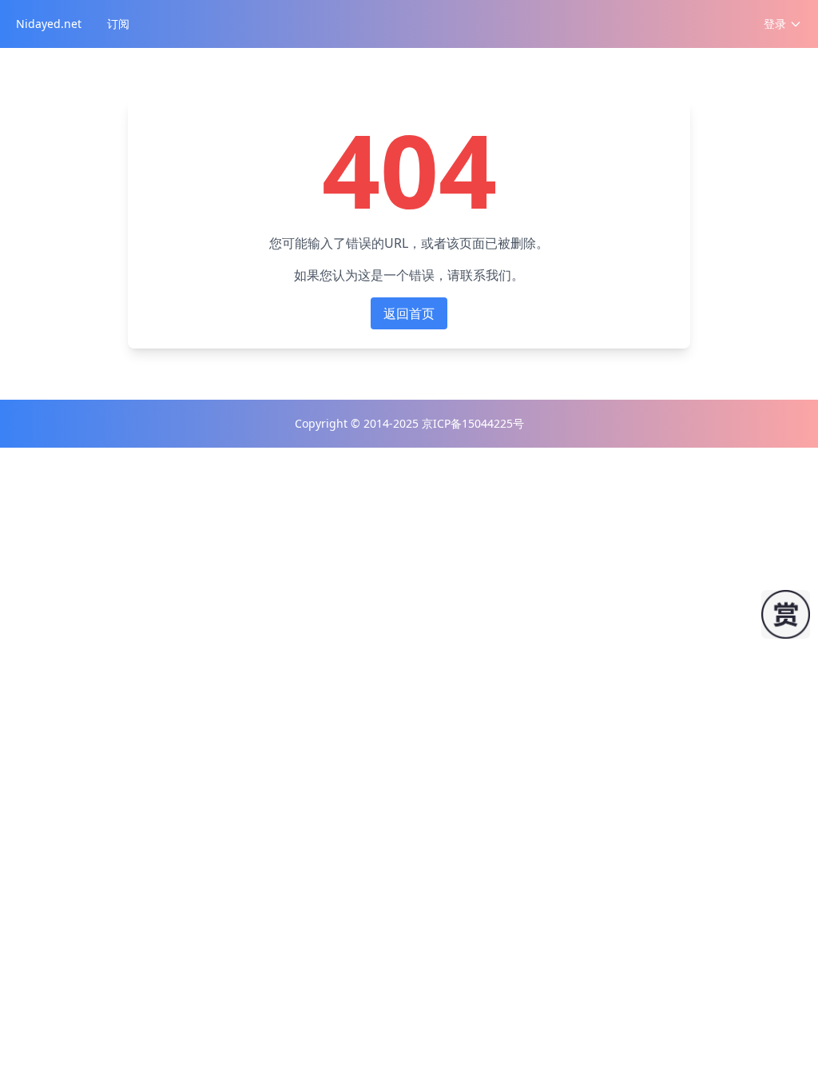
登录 (775, 23)
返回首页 (409, 313)
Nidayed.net (48, 23)
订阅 (118, 23)
